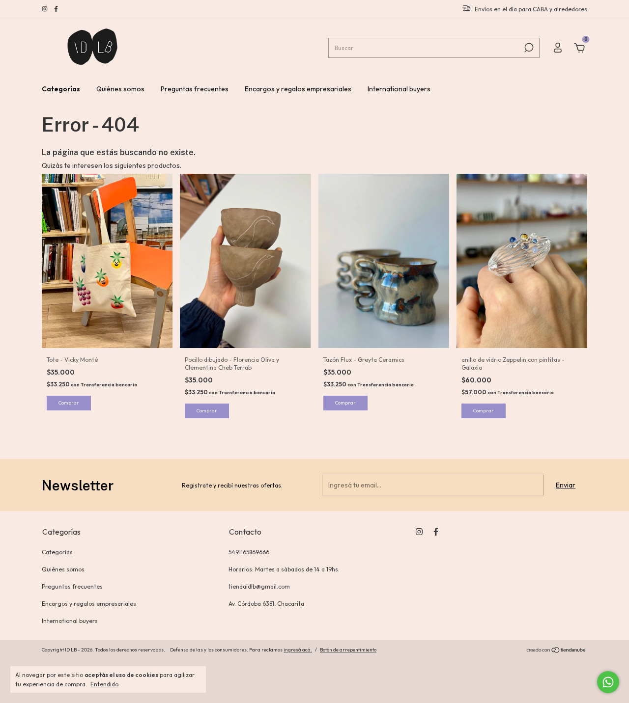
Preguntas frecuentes (195, 88)
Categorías (61, 88)
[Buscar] (528, 47)
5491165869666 (249, 552)
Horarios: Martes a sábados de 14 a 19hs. (284, 569)
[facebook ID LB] (56, 9)
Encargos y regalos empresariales (298, 88)
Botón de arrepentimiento (348, 650)
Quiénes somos (120, 88)
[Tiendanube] (556, 651)
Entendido (104, 684)
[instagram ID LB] (45, 9)
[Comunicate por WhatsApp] (608, 682)
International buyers (399, 88)
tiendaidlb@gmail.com (259, 586)
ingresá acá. (298, 650)
